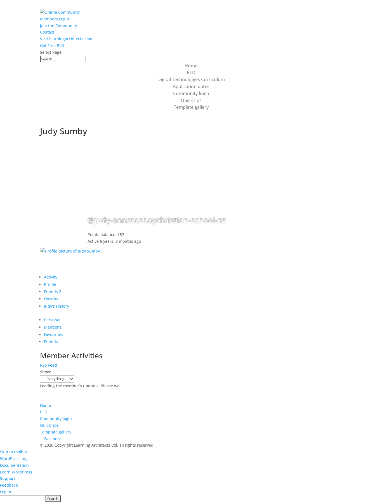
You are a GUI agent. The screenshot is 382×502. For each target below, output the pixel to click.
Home (191, 66)
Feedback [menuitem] (9, 485)
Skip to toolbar (13, 451)
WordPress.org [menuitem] (14, 458)
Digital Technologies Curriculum (191, 79)
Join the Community (58, 25)
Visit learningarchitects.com (66, 38)
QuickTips (191, 100)
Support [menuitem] (7, 478)
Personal (52, 319)
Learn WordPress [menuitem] (16, 472)
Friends (52, 291)
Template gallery (191, 107)
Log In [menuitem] (5, 491)
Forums (51, 298)
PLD (191, 72)
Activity (50, 277)
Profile (50, 284)
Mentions (53, 327)
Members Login (54, 19)
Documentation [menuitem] (14, 465)
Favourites (53, 334)
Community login (191, 93)
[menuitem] (191, 498)
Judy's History (56, 306)
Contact (47, 32)
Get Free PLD (52, 45)
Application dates (191, 86)
